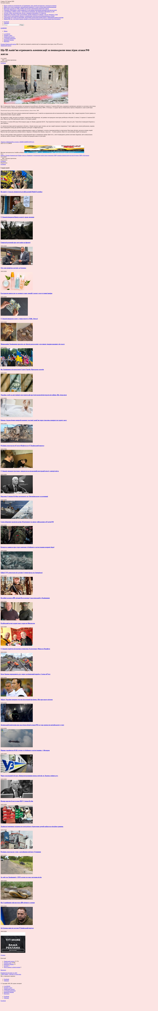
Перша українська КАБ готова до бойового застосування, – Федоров (25, 750)
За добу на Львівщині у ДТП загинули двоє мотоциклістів (21, 877)
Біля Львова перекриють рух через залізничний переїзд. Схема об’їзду (25, 674)
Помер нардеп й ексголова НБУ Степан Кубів (17, 801)
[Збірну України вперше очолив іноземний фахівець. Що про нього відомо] (17, 696)
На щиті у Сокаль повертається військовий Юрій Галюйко (21, 192)
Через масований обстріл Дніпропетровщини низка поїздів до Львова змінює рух (29, 776)
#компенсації (13, 155)
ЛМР (80, 155)
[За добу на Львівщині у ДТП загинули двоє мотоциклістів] (17, 873)
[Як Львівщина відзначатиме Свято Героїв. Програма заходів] (17, 366)
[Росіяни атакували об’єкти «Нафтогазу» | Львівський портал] (17, 442)
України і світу (8, 35)
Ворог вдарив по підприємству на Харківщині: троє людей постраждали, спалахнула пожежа (30, 5)
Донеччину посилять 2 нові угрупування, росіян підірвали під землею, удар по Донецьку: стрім (31, 14)
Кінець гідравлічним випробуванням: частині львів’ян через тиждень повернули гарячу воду (34, 420)
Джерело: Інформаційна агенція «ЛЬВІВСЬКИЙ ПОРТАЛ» (17, 142)
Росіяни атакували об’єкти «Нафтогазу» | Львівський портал (22, 446)
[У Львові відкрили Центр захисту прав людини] (17, 213)
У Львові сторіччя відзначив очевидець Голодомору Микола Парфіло (25, 649)
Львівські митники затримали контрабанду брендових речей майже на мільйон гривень (32, 826)
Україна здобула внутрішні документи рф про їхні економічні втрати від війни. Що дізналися (34, 395)
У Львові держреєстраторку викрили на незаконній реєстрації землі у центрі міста (30, 471)
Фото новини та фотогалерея (12, 967)
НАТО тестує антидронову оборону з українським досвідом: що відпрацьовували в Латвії (29, 16)
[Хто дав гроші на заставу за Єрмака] (17, 264)
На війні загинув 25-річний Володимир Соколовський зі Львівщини (25, 598)
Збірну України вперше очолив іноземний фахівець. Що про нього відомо (27, 699)
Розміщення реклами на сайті (9, 973)
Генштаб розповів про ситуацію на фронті (15, 242)
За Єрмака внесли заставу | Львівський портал (17, 928)
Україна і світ (7, 963)
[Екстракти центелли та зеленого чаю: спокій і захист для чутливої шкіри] (17, 289)
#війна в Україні (5, 155)
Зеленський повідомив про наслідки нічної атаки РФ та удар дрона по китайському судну (32, 725)
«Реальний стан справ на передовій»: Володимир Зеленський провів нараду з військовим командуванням (33, 17)
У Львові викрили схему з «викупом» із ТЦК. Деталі (19, 319)
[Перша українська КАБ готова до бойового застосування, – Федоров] (17, 747)
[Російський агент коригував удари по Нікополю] (17, 620)
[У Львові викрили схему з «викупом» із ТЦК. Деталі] (14, 315)
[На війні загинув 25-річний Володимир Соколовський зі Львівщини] (17, 594)
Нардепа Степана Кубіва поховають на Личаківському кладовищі (24, 496)
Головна (3, 44)
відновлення (36, 155)
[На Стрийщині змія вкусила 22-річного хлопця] (17, 899)
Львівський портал (9, 37)
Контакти (6, 41)
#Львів (20, 155)
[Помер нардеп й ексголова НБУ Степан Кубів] (17, 797)
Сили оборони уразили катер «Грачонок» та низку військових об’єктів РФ (27, 522)
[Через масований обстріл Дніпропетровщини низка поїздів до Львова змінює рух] (17, 772)
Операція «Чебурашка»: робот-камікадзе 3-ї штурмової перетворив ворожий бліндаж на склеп (30, 10)
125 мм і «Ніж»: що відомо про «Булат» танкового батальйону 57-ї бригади (25, 13)
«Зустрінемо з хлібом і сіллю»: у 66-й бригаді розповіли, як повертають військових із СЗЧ (29, 11)
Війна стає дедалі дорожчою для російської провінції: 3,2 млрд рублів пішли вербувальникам (30, 7)
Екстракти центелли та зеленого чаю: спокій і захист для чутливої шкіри (26, 293)
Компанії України (9, 40)
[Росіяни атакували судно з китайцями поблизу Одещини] (17, 848)
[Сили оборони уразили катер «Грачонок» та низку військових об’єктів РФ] (17, 518)
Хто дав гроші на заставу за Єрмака (13, 268)
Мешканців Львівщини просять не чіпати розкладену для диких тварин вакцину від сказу (33, 344)
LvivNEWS (7, 34)
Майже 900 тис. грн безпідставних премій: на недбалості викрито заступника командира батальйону (32, 19)
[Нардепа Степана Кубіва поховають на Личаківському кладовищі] (17, 493)
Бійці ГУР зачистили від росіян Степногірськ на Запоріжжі (21, 573)
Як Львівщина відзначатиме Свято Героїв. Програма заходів (22, 369)
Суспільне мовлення (9, 38)
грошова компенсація (63, 155)
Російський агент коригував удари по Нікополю (18, 623)
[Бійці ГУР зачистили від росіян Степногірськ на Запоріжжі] (17, 569)
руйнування (85, 155)
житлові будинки (74, 155)
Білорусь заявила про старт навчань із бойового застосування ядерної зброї (27, 547)
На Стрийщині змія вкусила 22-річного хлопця (18, 903)
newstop (6, 965)
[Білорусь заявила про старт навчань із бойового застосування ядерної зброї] (17, 543)
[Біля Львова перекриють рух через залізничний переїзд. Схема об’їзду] (17, 670)
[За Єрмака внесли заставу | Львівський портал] (17, 924)
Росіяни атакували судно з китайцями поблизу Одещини (21, 852)
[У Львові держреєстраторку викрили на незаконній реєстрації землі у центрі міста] (17, 467)
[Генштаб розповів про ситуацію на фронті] (17, 239)
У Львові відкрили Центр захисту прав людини (17, 217)
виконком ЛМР (52, 155)
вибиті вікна (44, 155)
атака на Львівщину (27, 155)
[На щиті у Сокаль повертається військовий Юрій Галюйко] (17, 188)
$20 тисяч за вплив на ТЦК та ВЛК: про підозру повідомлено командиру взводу (26, 8)
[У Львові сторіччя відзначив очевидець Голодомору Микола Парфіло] (17, 645)
